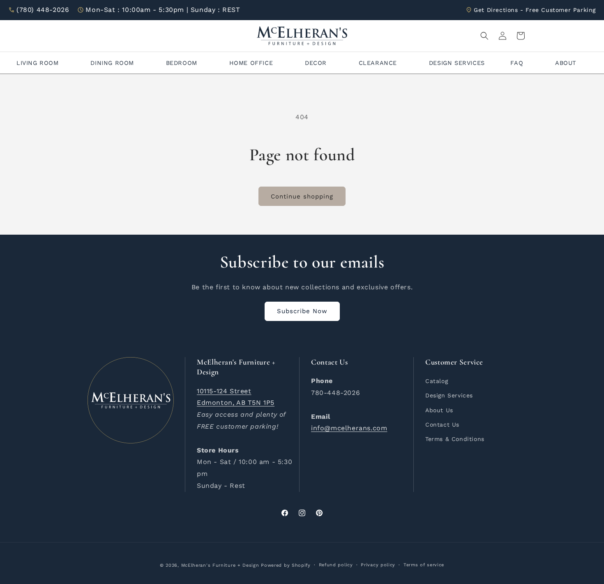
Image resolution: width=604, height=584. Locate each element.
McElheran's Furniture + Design (220, 565)
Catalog (436, 381)
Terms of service (423, 565)
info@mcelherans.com (349, 428)
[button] (484, 36)
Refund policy (336, 565)
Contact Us (442, 424)
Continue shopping (302, 196)
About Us (439, 410)
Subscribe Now (302, 311)
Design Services (449, 395)
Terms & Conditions (454, 439)
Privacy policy (378, 565)
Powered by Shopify (286, 565)
